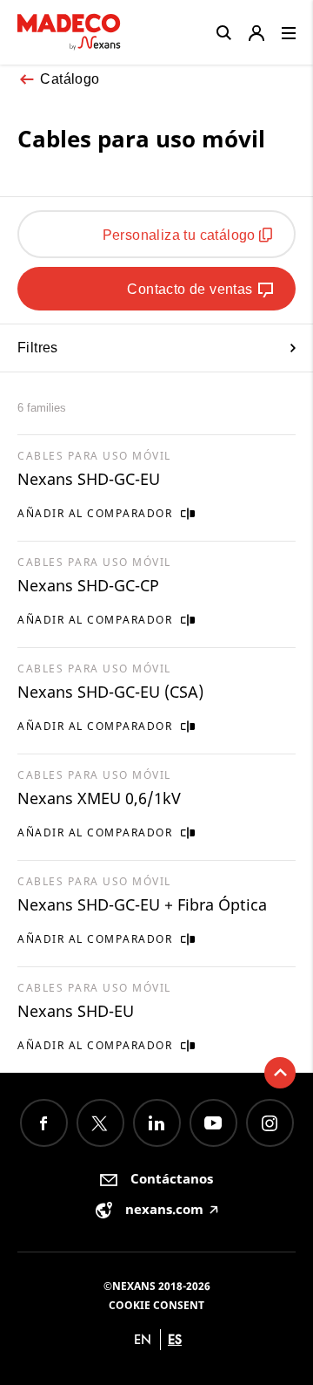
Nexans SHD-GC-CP (88, 585)
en (142, 1339)
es (175, 1339)
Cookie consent (156, 1305)
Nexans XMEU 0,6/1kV (99, 798)
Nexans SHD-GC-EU (88, 478)
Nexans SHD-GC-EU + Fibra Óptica (142, 904)
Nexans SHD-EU (75, 1010)
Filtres (37, 347)
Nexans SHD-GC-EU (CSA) (110, 691)
